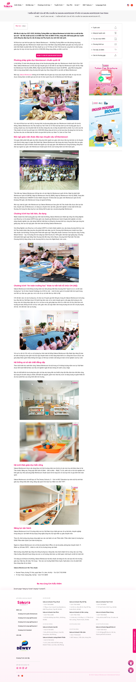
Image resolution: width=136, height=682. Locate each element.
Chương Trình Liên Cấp (23, 658)
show (23, 26)
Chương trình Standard (25, 630)
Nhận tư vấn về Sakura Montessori (49, 55)
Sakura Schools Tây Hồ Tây (77, 602)
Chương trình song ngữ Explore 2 (28, 622)
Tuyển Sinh (58, 5)
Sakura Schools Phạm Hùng (105, 612)
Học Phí (69, 5)
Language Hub (101, 5)
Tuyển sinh (96, 27)
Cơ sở (76, 5)
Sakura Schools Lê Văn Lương (78, 612)
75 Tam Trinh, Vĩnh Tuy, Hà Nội (107, 607)
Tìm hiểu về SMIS (98, 50)
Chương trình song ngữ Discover (27, 618)
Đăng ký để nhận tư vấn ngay (134, 640)
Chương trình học (44, 5)
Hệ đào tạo (29, 5)
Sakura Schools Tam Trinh (104, 602)
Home (37, 16)
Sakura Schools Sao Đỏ (50, 627)
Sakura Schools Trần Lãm (77, 632)
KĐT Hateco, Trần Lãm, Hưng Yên (81, 637)
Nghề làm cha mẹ (47, 16)
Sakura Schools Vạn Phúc (51, 612)
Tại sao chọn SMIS (99, 39)
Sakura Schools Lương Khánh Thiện (54, 637)
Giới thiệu (18, 5)
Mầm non (19, 610)
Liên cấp (18, 635)
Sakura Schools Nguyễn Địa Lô (105, 627)
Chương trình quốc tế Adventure (27, 613)
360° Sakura (87, 5)
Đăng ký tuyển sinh (99, 33)
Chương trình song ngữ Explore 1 (27, 626)
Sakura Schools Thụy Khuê (51, 602)
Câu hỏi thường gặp (99, 55)
